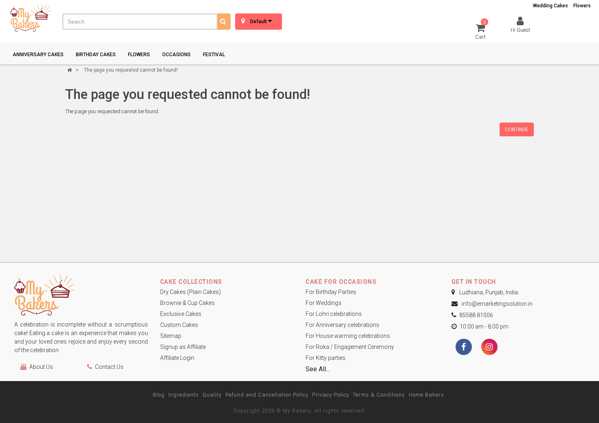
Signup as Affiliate (183, 347)
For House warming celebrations (348, 336)
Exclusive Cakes (180, 314)
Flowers (582, 6)
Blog (159, 395)
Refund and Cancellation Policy (266, 395)
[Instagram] (489, 347)
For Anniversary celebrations (342, 325)
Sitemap (170, 336)
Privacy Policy (330, 395)
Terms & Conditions (379, 395)
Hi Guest (520, 30)
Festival (214, 54)
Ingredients (183, 395)
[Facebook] (464, 347)
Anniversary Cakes (38, 54)
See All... (318, 369)
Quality (212, 395)
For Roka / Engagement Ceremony (350, 347)
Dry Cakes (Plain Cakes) (190, 292)
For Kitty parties (326, 358)
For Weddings (323, 303)
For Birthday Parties (331, 292)
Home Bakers (426, 395)
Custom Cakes (179, 325)
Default (259, 21)
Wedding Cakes (550, 6)
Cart (480, 31)
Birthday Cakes (96, 54)
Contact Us (109, 367)
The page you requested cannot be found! (131, 70)
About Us (41, 367)
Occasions (176, 54)
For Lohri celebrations (334, 314)
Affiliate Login (177, 358)
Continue (517, 129)
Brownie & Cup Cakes (187, 303)
